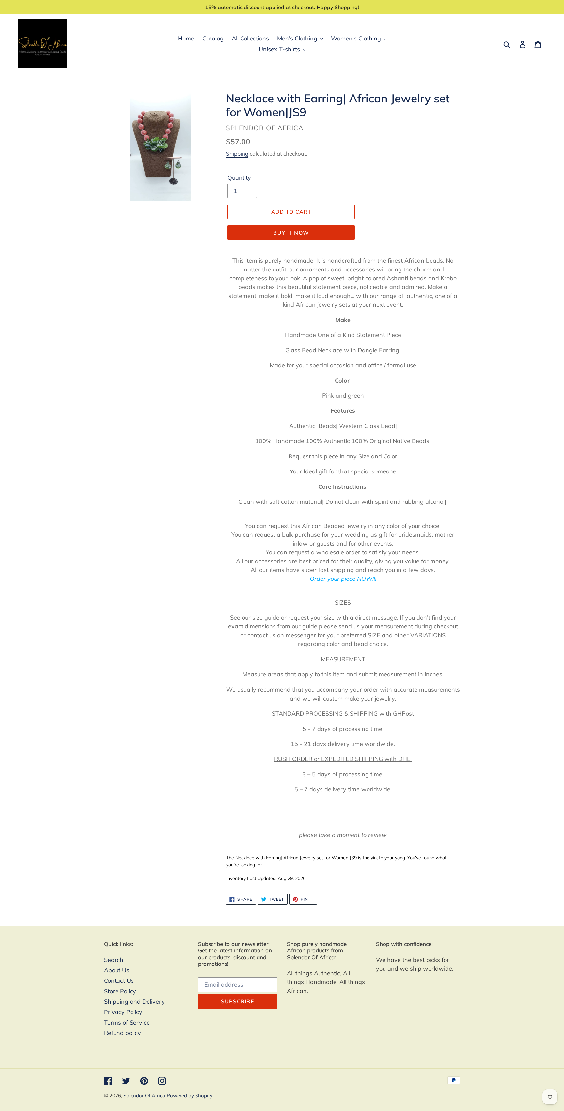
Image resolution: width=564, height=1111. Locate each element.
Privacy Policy (123, 1012)
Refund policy (122, 1033)
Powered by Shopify (189, 1095)
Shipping (237, 153)
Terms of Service (127, 1022)
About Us (116, 970)
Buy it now (291, 232)
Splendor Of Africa (144, 1095)
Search (113, 960)
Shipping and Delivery (134, 1001)
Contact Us (119, 980)
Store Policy (120, 991)
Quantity (239, 177)
